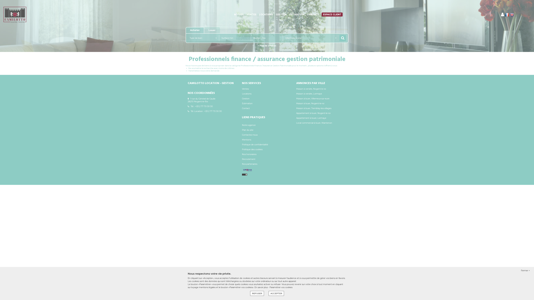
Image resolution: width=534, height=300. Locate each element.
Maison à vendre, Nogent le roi (311, 89)
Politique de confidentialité (255, 144)
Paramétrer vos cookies (281, 287)
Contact (313, 14)
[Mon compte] (502, 14)
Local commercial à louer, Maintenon (314, 123)
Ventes (251, 14)
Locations (266, 14)
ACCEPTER (276, 293)
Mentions (246, 139)
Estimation (296, 14)
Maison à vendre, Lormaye (309, 93)
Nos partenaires (249, 164)
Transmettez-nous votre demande (203, 71)
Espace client (332, 14)
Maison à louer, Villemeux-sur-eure (312, 98)
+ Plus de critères (267, 45)
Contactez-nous (250, 135)
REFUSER (257, 293)
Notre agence (249, 125)
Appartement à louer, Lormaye (311, 118)
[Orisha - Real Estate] (247, 170)
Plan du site (247, 130)
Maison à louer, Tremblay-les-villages (313, 108)
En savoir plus (261, 287)
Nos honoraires (249, 154)
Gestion (281, 14)
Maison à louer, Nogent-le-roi (310, 103)
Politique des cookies (252, 149)
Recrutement (248, 159)
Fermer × (525, 270)
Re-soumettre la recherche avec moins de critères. (211, 68)
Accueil (239, 14)
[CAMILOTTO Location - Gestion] (48, 15)
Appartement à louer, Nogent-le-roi (313, 113)
